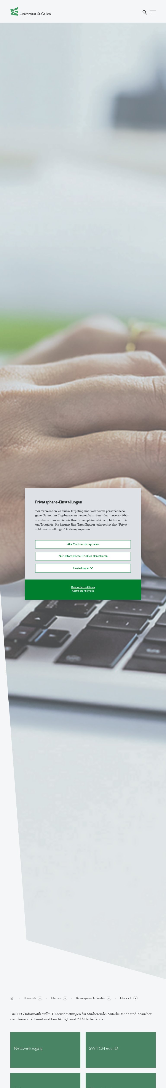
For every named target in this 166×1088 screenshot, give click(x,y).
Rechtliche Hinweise (83, 590)
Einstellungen (81, 568)
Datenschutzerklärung (83, 587)
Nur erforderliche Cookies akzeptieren (83, 556)
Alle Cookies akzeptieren (83, 544)
